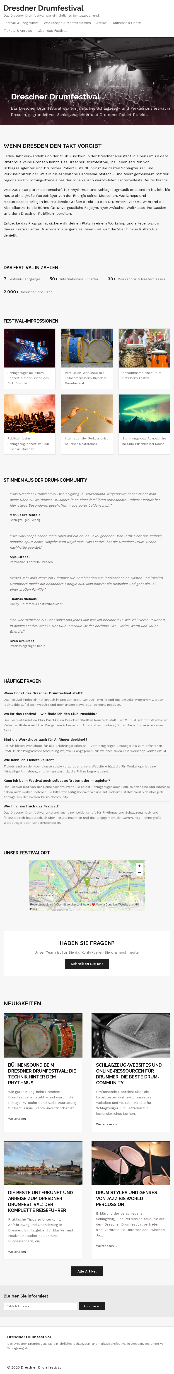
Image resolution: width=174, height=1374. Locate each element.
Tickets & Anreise (18, 31)
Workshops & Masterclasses (67, 23)
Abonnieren (92, 1306)
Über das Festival (52, 31)
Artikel (101, 23)
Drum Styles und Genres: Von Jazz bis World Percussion (127, 1198)
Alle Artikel (87, 1271)
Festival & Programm (21, 23)
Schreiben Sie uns (87, 964)
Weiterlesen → (19, 1118)
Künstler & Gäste (127, 23)
